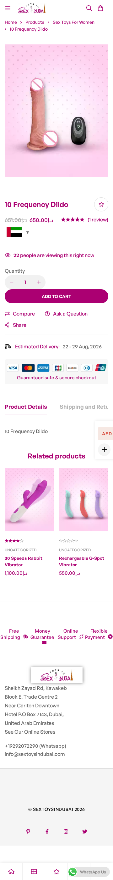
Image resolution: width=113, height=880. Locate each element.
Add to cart (56, 296)
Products (34, 22)
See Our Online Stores (30, 731)
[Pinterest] (28, 831)
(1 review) (98, 219)
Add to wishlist (101, 204)
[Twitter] (84, 831)
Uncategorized (20, 550)
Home (11, 22)
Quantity (15, 271)
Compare (24, 314)
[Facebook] (47, 831)
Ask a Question (70, 314)
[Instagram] (65, 831)
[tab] (26, 407)
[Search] (89, 8)
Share (19, 325)
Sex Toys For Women (73, 22)
